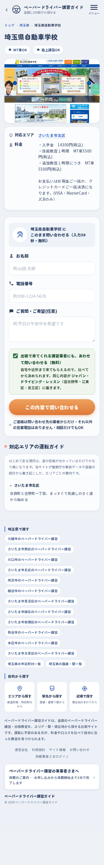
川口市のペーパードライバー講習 (33, 559)
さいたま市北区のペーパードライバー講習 (39, 570)
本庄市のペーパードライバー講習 (33, 643)
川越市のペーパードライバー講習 (33, 538)
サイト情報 (57, 749)
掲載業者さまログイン (52, 756)
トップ (9, 25)
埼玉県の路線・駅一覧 (65, 664)
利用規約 (38, 749)
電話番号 (24, 283)
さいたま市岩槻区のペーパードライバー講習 (41, 622)
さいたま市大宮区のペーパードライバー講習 (41, 653)
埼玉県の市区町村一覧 (24, 664)
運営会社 (21, 749)
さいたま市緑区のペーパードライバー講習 (39, 611)
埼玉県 (24, 25)
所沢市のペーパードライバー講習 (33, 580)
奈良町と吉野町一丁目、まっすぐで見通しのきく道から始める (51, 492)
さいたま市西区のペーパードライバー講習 (39, 549)
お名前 (22, 256)
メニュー (94, 13)
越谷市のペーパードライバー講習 (33, 590)
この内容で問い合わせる (52, 407)
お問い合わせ (80, 749)
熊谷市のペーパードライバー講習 (33, 632)
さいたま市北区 (51, 135)
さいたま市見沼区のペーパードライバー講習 (41, 601)
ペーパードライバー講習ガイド (29, 796)
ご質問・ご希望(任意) (36, 311)
